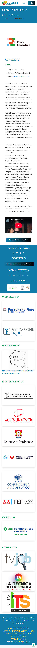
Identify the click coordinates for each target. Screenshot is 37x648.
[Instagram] (20, 253)
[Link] (9, 2)
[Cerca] (17, 3)
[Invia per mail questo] (9, 275)
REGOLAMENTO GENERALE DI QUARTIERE (18, 631)
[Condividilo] (14, 275)
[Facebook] (13, 253)
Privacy (20, 642)
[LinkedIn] (23, 253)
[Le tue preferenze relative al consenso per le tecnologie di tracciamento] (33, 644)
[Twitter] (17, 253)
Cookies (27, 642)
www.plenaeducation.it (21, 76)
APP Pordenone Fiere (18, 639)
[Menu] (23, 2)
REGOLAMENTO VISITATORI (18, 628)
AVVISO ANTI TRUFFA (18, 636)
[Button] (31, 3)
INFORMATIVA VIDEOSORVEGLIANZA (18, 634)
